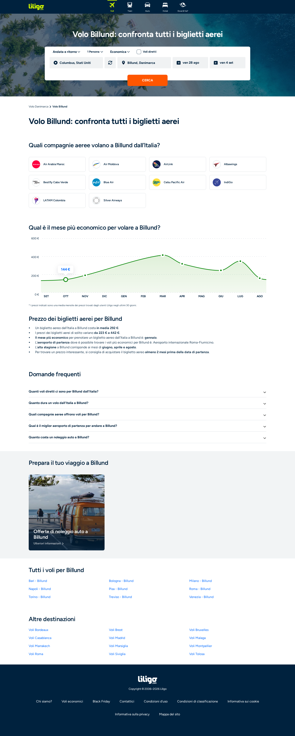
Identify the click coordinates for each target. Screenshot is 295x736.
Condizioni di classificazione (197, 701)
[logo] (36, 7)
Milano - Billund (200, 581)
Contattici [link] (127, 701)
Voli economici (72, 701)
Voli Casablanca (40, 638)
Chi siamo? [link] (44, 701)
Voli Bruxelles (199, 630)
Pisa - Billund (118, 589)
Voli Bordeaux (38, 630)
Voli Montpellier (200, 646)
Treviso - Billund (120, 597)
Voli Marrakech (39, 646)
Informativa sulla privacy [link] (132, 714)
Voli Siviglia (117, 654)
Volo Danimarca (38, 106)
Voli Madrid (117, 638)
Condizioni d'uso (156, 701)
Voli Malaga (197, 638)
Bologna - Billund (121, 581)
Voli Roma (36, 654)
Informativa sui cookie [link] (243, 701)
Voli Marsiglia (118, 646)
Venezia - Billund (201, 597)
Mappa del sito (169, 714)
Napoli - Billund (40, 589)
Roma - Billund (199, 589)
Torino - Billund (39, 597)
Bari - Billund (38, 581)
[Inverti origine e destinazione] (110, 62)
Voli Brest (116, 630)
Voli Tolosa (196, 654)
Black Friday (101, 701)
